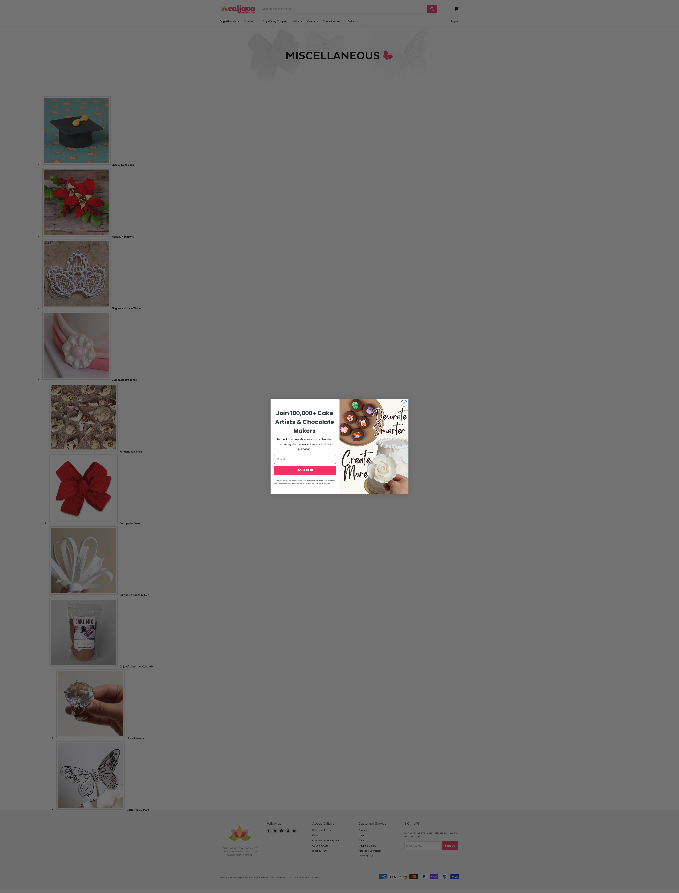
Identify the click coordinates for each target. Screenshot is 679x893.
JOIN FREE (305, 470)
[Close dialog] (404, 403)
